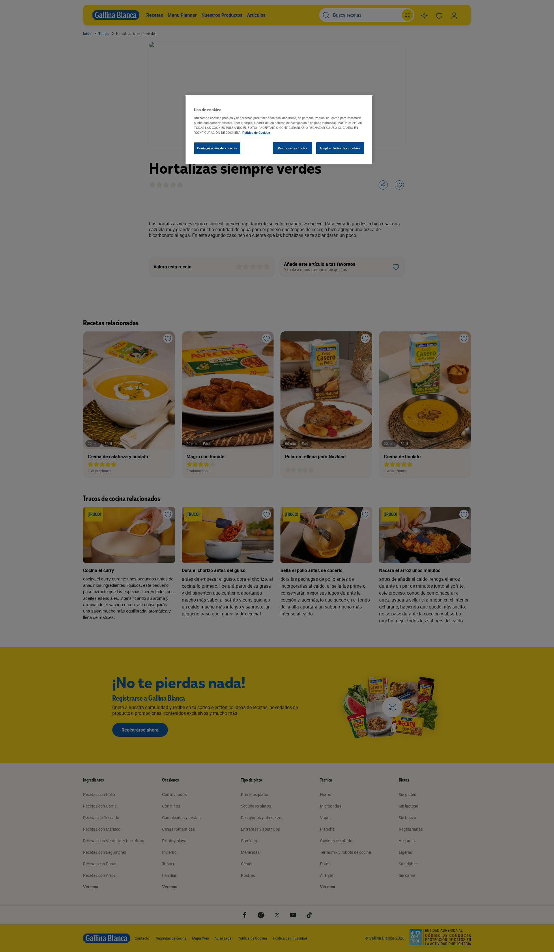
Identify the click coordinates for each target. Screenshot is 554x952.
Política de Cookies (256, 132)
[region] (279, 130)
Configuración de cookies (217, 148)
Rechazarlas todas (293, 148)
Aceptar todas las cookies (340, 148)
